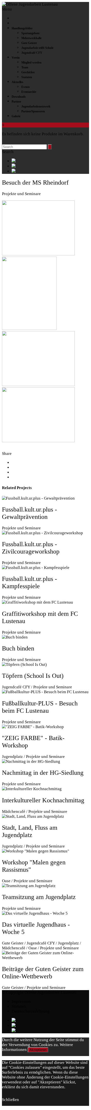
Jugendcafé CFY (31, 52)
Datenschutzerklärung (31, 1011)
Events (25, 87)
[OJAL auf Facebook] (50, 161)
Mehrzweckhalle (31, 38)
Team (24, 67)
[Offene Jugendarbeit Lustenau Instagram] (50, 171)
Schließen (10, 1099)
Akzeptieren (38, 1050)
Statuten (26, 77)
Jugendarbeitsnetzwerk (35, 106)
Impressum (21, 1001)
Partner (16, 101)
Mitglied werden (31, 62)
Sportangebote (30, 33)
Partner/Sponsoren (33, 111)
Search (8, 151)
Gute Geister (29, 43)
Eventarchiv (28, 92)
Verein (16, 57)
